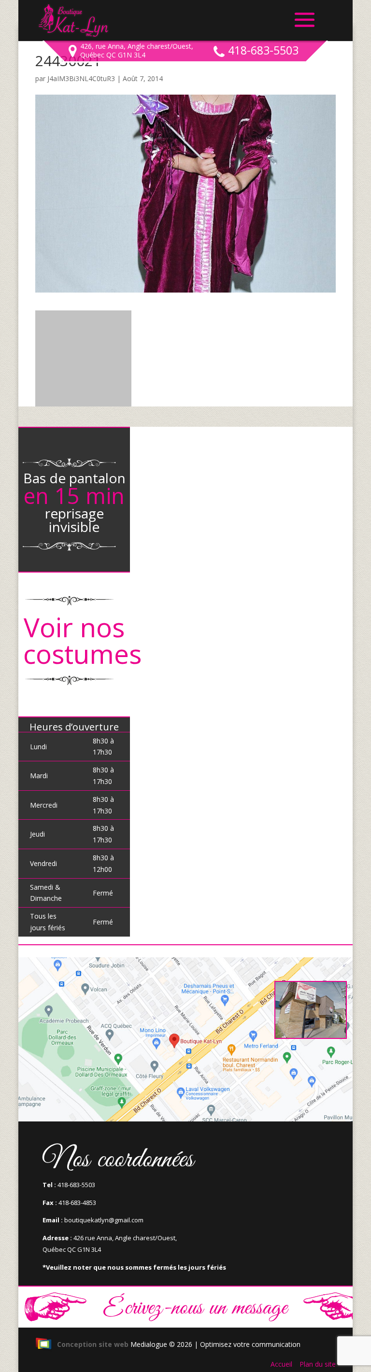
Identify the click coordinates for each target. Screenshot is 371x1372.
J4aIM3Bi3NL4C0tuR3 (81, 78)
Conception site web (92, 1344)
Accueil (281, 1364)
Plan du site (318, 1364)
